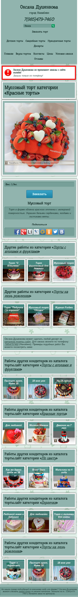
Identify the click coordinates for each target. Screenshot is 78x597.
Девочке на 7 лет (63, 426)
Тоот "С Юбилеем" (13, 264)
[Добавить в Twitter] (55, 232)
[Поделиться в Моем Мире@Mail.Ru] (43, 232)
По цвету (49, 458)
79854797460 (12, 344)
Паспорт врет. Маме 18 (13, 382)
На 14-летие (64, 380)
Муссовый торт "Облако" (39, 309)
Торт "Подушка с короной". (13, 309)
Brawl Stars (38, 469)
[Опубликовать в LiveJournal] (36, 232)
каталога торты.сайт (18, 341)
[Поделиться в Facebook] (17, 232)
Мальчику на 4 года (64, 471)
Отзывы (38, 58)
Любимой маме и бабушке (13, 515)
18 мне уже (38, 380)
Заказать (39, 194)
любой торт (25, 591)
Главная (8, 53)
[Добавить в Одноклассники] (49, 232)
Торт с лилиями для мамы (64, 515)
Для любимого (39, 514)
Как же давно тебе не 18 (13, 471)
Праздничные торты (59, 40)
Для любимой (13, 425)
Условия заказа (64, 53)
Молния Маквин (38, 425)
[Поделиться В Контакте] (62, 232)
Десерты (38, 45)
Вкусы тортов (23, 53)
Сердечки (49, 503)
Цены (50, 53)
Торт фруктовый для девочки (39, 266)
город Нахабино (39, 12)
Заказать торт (40, 31)
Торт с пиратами (13, 564)
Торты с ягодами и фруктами (35, 249)
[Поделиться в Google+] (23, 232)
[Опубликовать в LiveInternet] (30, 232)
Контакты (38, 53)
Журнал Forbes (64, 307)
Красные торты (53, 414)
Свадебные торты (35, 40)
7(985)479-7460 (39, 19)
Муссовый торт (64, 263)
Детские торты (15, 40)
